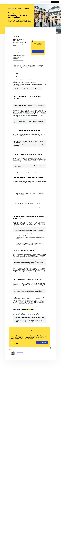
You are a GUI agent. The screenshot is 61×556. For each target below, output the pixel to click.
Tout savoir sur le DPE (19, 148)
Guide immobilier (11, 8)
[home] (4, 2)
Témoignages (17, 2)
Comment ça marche (12, 2)
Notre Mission (22, 2)
